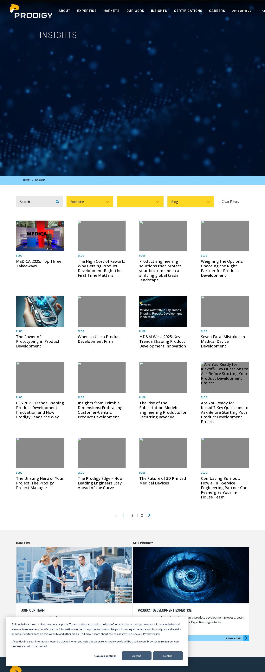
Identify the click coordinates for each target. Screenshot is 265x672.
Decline (167, 655)
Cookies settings (105, 655)
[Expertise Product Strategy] (90, 201)
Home (26, 180)
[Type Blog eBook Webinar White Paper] (190, 201)
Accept (136, 655)
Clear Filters (230, 201)
